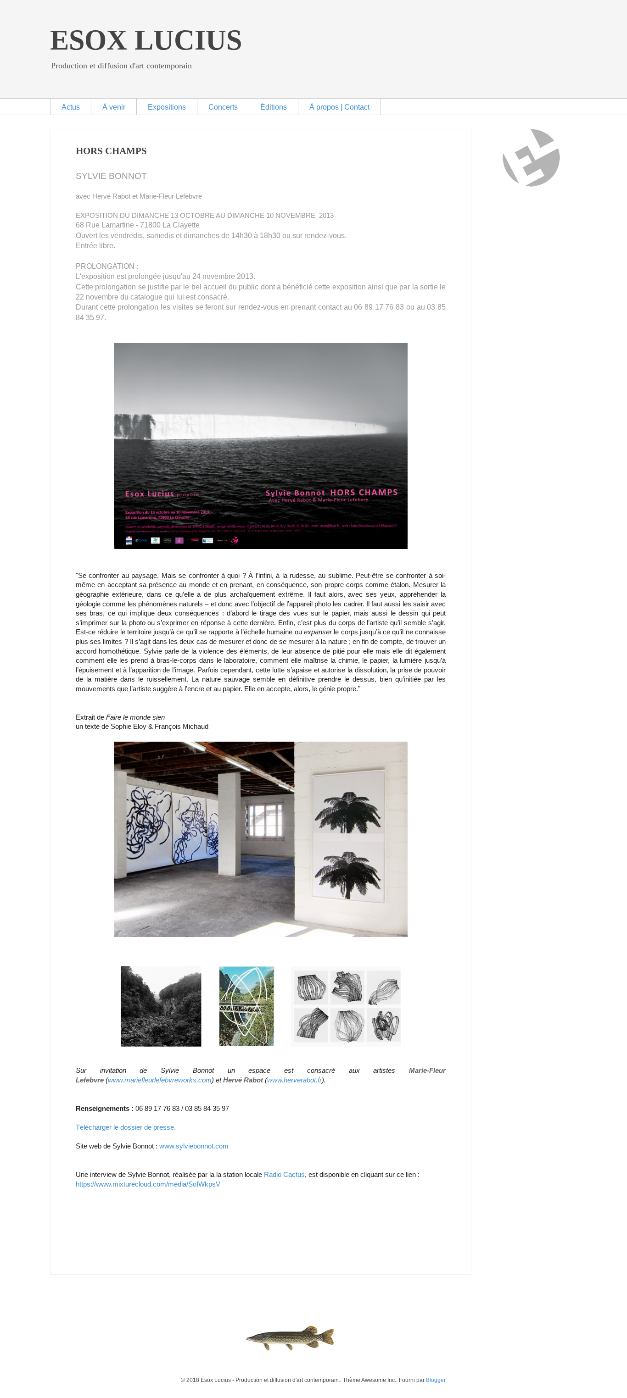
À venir (113, 107)
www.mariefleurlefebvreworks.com (160, 1080)
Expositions (167, 107)
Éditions (273, 107)
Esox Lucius (146, 39)
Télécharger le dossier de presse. (126, 1127)
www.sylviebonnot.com (194, 1146)
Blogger (435, 1380)
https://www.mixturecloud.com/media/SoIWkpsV (148, 1184)
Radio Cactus (284, 1174)
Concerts (223, 107)
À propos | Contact (339, 107)
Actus (71, 107)
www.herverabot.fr (294, 1080)
